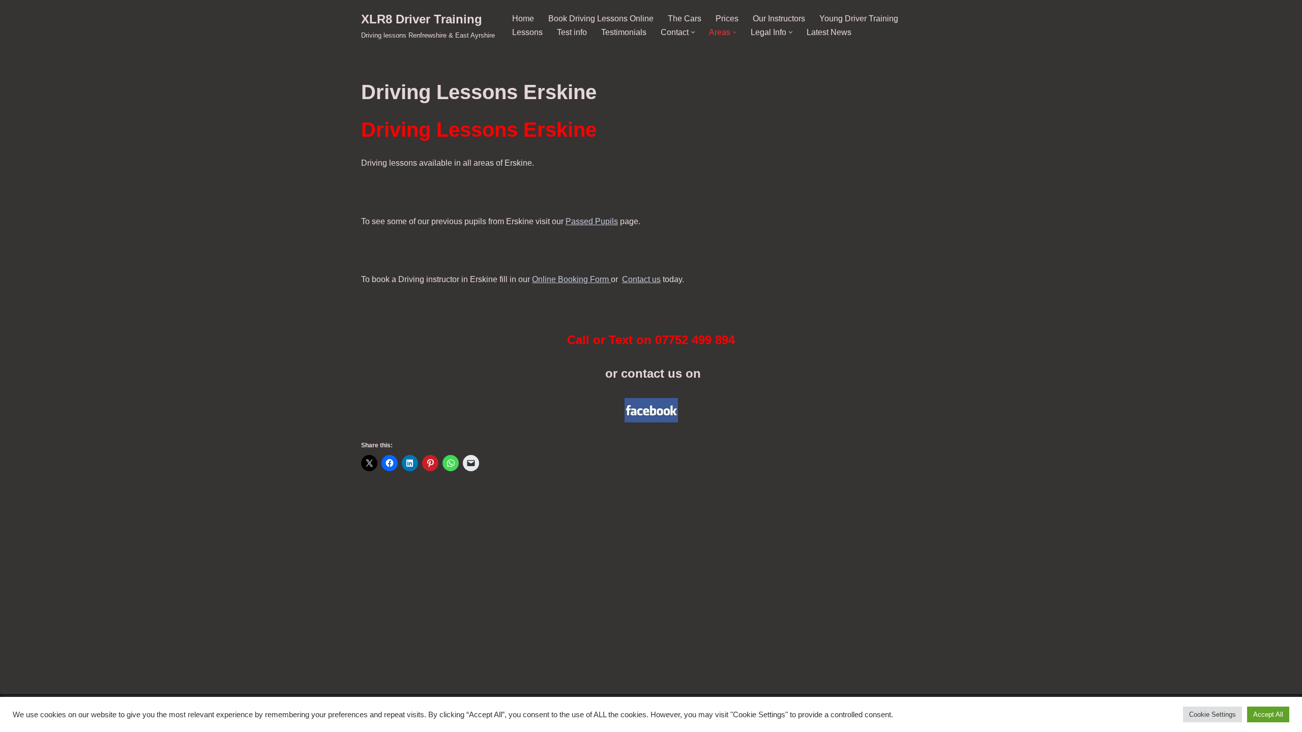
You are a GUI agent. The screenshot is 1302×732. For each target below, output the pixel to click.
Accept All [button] (1268, 714)
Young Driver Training (858, 18)
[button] (693, 32)
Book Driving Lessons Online (601, 18)
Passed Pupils (592, 221)
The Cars (684, 18)
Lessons (527, 32)
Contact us (641, 279)
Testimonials (623, 32)
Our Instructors (779, 18)
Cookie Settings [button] (1212, 714)
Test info (572, 32)
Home (523, 18)
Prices (727, 18)
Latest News (829, 32)
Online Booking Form (571, 279)
